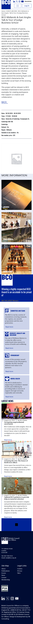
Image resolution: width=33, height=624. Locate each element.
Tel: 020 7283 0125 (7, 556)
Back (14, 102)
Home (3, 11)
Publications (5, 571)
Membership (5, 580)
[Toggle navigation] (17, 6)
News (3, 575)
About (3, 569)
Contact (3, 577)
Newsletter (28, 1)
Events (3, 573)
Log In (26, 6)
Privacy (19, 571)
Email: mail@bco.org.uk (8, 558)
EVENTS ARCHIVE (11, 11)
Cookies (19, 569)
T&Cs (19, 573)
